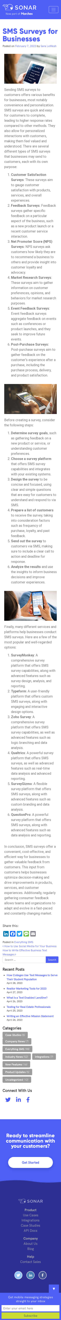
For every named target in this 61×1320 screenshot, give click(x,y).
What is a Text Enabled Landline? (27, 997)
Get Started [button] (30, 1162)
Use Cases (30, 1215)
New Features (13, 1064)
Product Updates (15, 1072)
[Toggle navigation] (53, 9)
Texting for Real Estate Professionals (28, 1007)
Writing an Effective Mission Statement (30, 1016)
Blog (30, 1248)
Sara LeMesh (48, 46)
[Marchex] (19, 13)
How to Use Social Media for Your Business (30, 946)
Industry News (14, 1056)
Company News (15, 1041)
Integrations (42, 1056)
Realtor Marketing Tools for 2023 (26, 988)
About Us (30, 1243)
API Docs (30, 1230)
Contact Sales (30, 1261)
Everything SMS (23, 942)
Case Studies (13, 1035)
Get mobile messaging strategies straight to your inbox (30, 1299)
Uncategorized (14, 1079)
